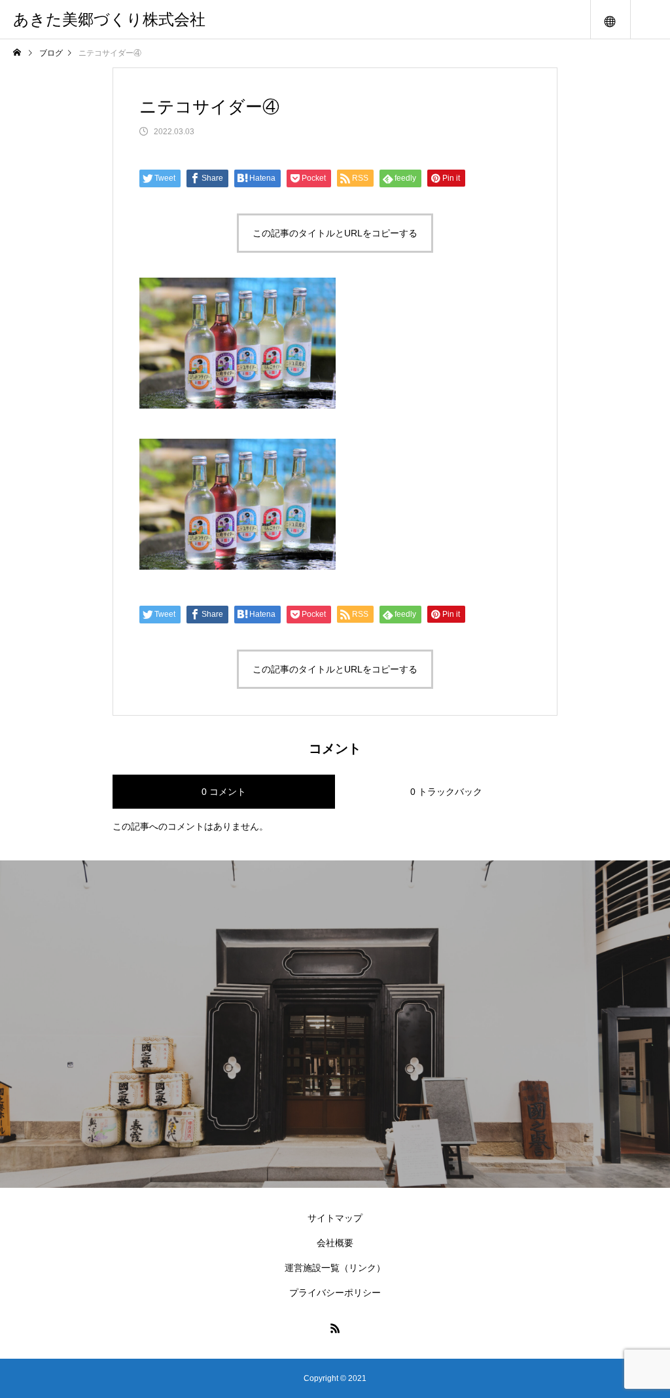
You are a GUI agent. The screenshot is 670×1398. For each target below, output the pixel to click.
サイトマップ (335, 1218)
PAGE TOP (643, 1340)
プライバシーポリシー (335, 1292)
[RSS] (335, 1327)
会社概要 (335, 1243)
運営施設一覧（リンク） (335, 1267)
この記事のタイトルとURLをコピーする (335, 233)
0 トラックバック (446, 791)
